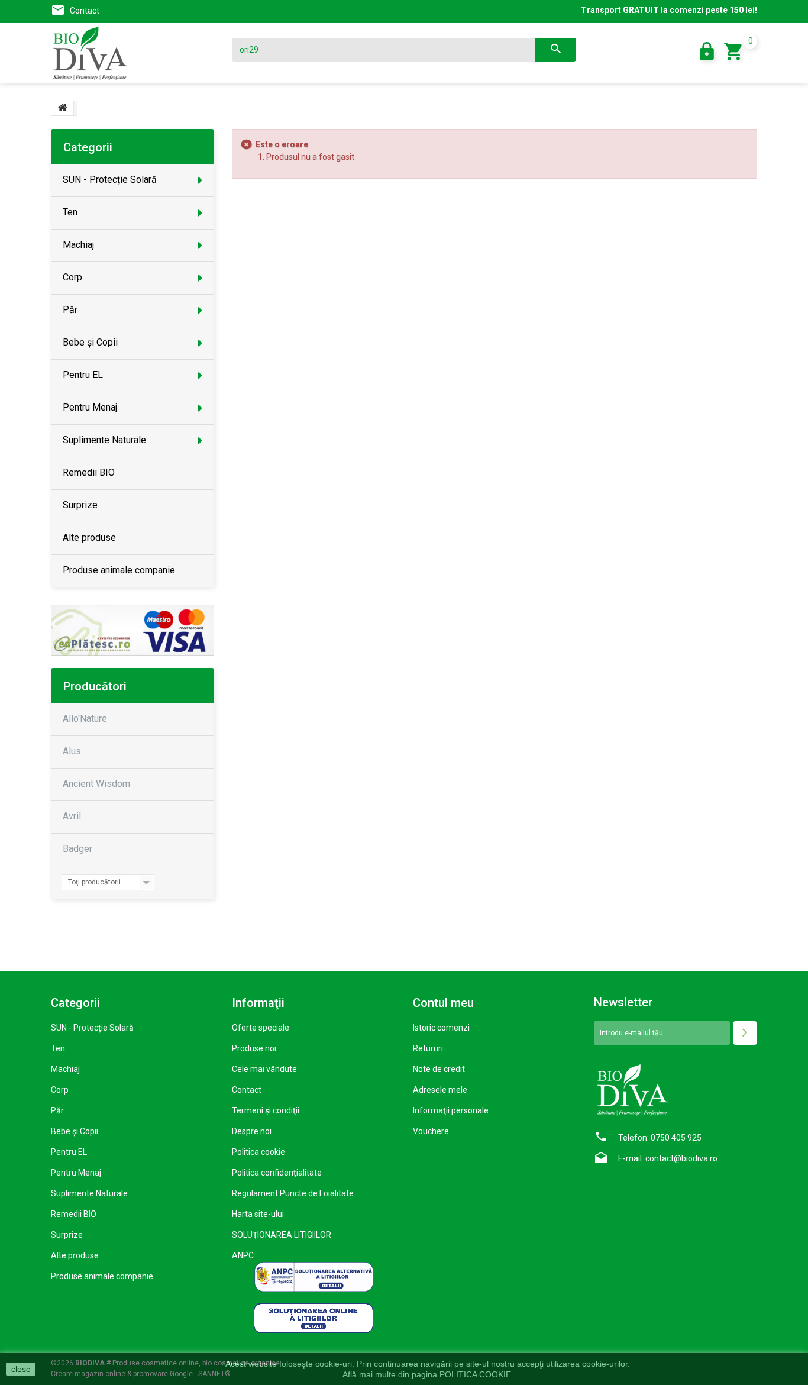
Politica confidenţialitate (277, 1172)
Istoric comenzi (441, 1027)
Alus (72, 751)
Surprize (67, 1234)
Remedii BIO (73, 1214)
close (21, 1369)
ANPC (243, 1255)
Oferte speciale (260, 1027)
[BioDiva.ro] (132, 53)
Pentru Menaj (76, 1172)
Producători (95, 686)
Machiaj (65, 1069)
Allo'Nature (85, 718)
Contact (84, 10)
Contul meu (443, 1003)
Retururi (428, 1048)
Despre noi (252, 1131)
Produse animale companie (102, 1276)
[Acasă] (62, 108)
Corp (60, 1090)
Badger (77, 848)
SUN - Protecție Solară (92, 1027)
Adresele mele (440, 1090)
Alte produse (75, 1255)
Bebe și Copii (74, 1131)
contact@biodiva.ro (681, 1158)
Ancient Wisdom (96, 783)
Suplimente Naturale (89, 1193)
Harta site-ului (258, 1214)
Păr (57, 1110)
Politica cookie (258, 1152)
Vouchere (431, 1131)
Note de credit (439, 1069)
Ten (58, 1048)
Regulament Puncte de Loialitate (293, 1193)
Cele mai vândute (264, 1069)
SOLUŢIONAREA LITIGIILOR (281, 1234)
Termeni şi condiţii (265, 1110)
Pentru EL (69, 1152)
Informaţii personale (451, 1110)
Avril (72, 816)
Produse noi (254, 1048)
